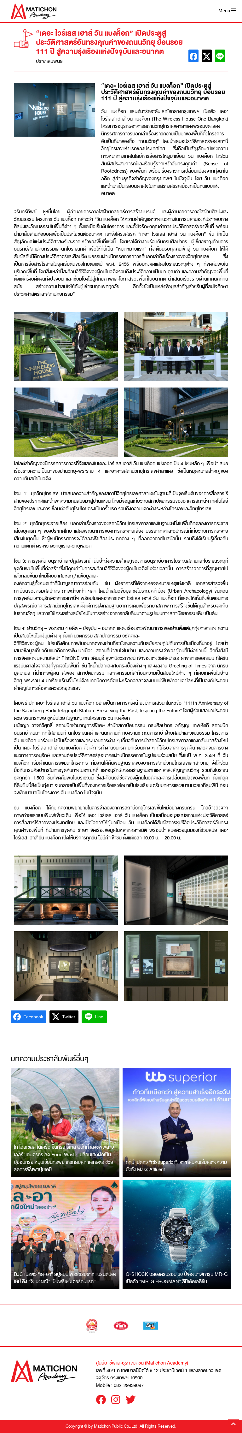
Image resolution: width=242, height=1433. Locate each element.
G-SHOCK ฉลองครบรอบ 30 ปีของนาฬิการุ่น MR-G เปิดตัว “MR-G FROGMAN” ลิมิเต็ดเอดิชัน (177, 1278)
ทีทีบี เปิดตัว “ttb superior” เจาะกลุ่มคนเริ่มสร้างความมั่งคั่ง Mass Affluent (176, 1166)
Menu (224, 11)
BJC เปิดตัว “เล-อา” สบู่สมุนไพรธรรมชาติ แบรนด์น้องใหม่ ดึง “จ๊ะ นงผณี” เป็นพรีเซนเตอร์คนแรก (65, 1278)
